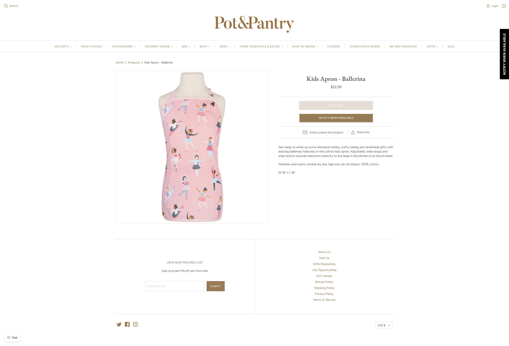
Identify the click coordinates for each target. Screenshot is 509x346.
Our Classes (324, 276)
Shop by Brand (303, 46)
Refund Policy (324, 282)
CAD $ (381, 325)
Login (495, 6)
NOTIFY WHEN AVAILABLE (336, 117)
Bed (184, 46)
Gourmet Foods (157, 46)
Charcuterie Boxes (365, 46)
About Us (324, 252)
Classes (333, 46)
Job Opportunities (324, 270)
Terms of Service (324, 300)
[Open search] (6, 6)
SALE (451, 46)
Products (134, 62)
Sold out (336, 105)
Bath (203, 46)
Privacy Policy (324, 294)
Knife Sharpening (324, 264)
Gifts (431, 46)
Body (223, 46)
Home (119, 62)
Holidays (61, 46)
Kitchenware (122, 46)
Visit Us (324, 258)
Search (13, 6)
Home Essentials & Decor (260, 46)
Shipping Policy (324, 288)
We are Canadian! (404, 46)
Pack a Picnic (91, 46)
